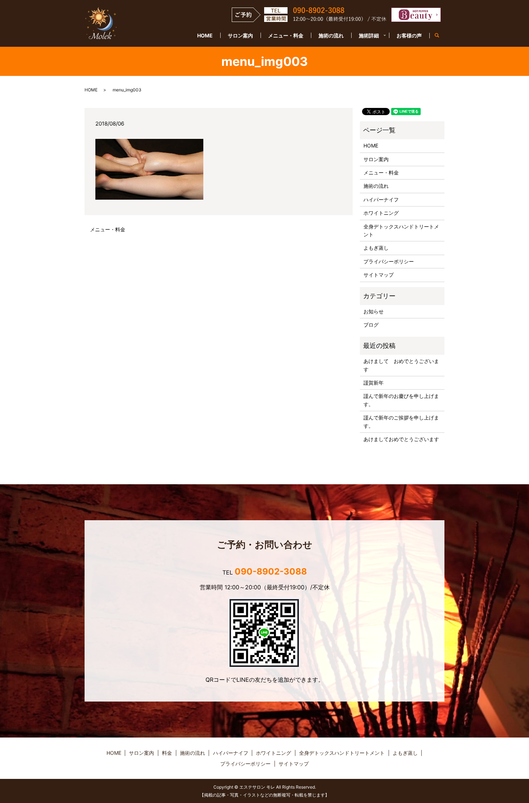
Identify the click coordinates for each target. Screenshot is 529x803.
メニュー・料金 (285, 35)
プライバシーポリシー (388, 261)
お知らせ (373, 311)
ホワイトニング (381, 213)
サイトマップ (378, 275)
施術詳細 (369, 35)
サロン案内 (240, 35)
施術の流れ (331, 35)
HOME (205, 35)
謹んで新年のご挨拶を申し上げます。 (401, 421)
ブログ (371, 325)
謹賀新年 (373, 383)
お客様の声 (409, 35)
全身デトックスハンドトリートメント (401, 230)
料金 (167, 753)
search (440, 36)
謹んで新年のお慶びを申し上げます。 (401, 400)
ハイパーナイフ (381, 199)
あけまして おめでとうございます (401, 365)
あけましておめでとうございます (401, 439)
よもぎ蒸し (376, 248)
